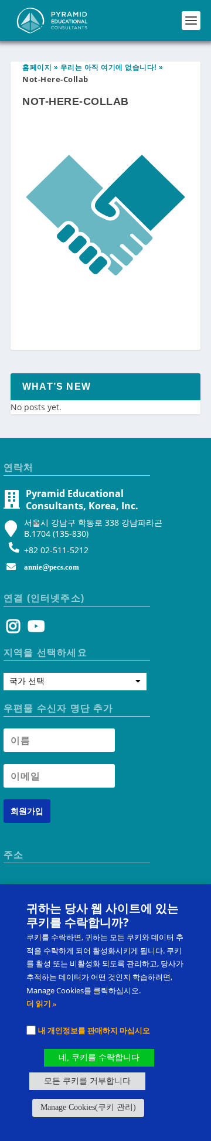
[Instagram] (13, 629)
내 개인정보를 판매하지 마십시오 (94, 1030)
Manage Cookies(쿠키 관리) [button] (88, 1107)
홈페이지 (37, 67)
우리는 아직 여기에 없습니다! (108, 67)
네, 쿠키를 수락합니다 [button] (99, 1057)
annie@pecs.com (51, 567)
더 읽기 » (41, 1003)
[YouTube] (34, 629)
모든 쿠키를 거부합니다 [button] (87, 1081)
